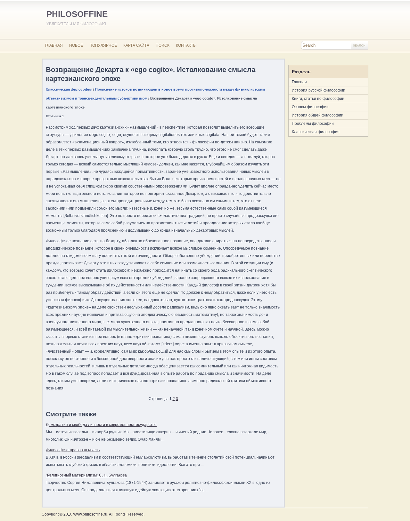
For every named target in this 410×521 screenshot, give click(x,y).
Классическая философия (69, 89)
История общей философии (317, 115)
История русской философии (318, 90)
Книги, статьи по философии (318, 98)
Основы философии (310, 107)
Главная (54, 45)
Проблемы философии (313, 123)
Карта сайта (136, 45)
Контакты (186, 45)
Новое (76, 45)
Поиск (162, 45)
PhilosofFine (77, 14)
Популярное (103, 45)
